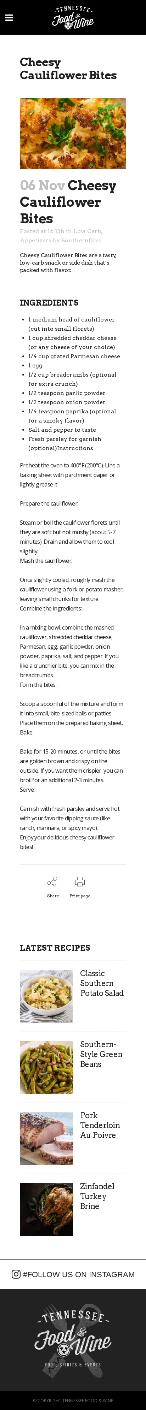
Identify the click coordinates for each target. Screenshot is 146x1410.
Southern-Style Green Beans (101, 1054)
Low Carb (87, 231)
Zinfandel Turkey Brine (97, 1196)
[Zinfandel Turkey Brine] (46, 1208)
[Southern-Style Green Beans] (46, 1066)
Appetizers (35, 240)
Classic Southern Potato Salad (102, 983)
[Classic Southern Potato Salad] (46, 995)
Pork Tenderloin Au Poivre (100, 1125)
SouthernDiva (81, 240)
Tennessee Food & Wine (87, 1401)
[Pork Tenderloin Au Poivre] (46, 1137)
